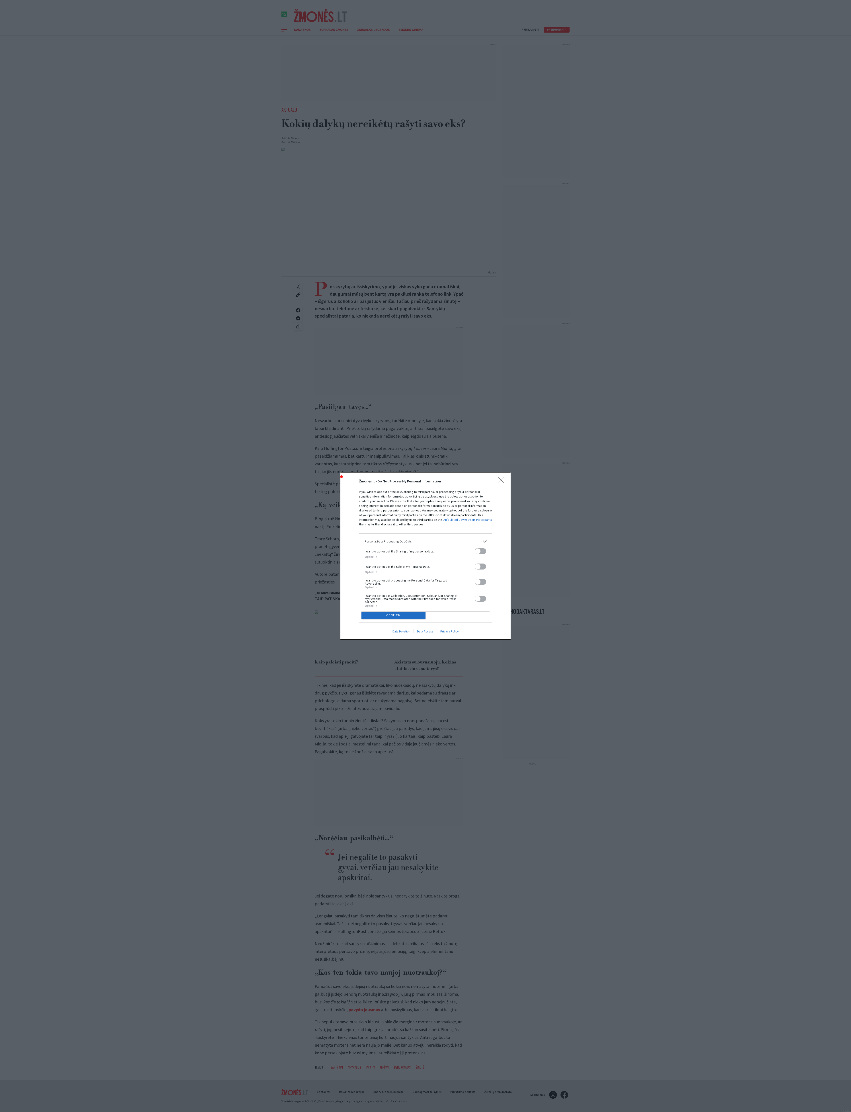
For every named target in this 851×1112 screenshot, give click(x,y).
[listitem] (425, 541)
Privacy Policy (449, 631)
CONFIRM (393, 615)
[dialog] (425, 556)
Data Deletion (401, 631)
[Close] (502, 481)
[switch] (480, 551)
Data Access (425, 631)
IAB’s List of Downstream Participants (467, 520)
